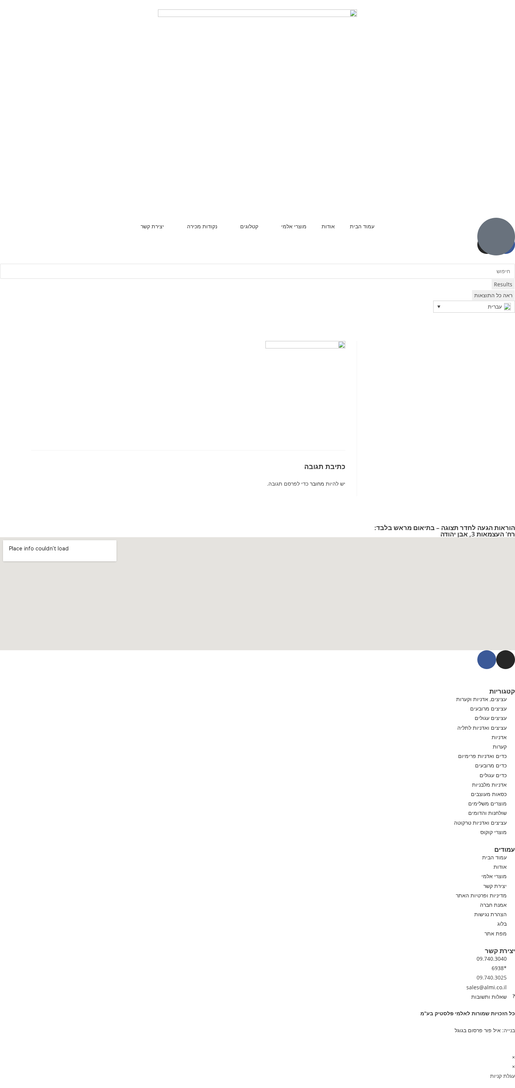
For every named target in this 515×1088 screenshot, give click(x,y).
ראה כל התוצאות (493, 295)
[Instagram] (505, 659)
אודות (328, 226)
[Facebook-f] (486, 659)
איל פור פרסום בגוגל (478, 1030)
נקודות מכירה (202, 226)
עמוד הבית (362, 226)
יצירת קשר (152, 226)
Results (503, 284)
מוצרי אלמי (294, 226)
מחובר (317, 483)
